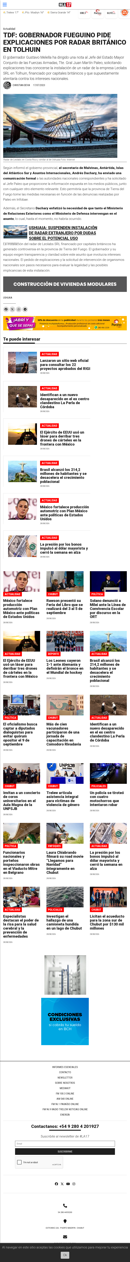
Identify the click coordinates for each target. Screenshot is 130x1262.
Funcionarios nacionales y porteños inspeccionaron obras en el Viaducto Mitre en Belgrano (21, 862)
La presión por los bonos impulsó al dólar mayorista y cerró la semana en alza (64, 548)
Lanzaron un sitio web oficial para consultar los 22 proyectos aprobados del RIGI (65, 365)
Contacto (65, 1072)
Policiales (98, 786)
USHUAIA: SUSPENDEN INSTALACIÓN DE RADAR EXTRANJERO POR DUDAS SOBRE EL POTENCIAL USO (63, 233)
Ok (65, 1255)
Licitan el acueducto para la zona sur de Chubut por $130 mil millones (107, 922)
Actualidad (9, 28)
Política (97, 594)
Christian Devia (21, 85)
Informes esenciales (65, 1067)
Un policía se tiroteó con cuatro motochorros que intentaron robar (107, 799)
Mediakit (65, 1088)
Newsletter (65, 1077)
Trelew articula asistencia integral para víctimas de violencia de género (62, 799)
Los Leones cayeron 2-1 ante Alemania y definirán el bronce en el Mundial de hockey (64, 667)
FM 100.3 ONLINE (65, 1093)
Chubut (53, 594)
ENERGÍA (65, 1114)
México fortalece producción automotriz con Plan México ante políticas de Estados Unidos (64, 513)
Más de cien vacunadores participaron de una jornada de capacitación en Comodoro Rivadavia (63, 734)
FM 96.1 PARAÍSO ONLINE (65, 1104)
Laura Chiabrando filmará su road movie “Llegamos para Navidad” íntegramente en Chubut (64, 862)
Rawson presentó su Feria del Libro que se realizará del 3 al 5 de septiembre (64, 607)
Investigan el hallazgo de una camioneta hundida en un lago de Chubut (64, 922)
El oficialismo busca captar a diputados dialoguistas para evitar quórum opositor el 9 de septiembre (20, 734)
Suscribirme (65, 1151)
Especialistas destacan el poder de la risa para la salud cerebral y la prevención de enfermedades (21, 926)
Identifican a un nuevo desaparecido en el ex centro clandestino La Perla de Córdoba (64, 401)
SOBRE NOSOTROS (65, 1082)
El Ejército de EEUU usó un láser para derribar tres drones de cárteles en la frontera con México (62, 438)
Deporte (53, 654)
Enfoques (54, 846)
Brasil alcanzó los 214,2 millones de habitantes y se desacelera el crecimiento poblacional (63, 476)
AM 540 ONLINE (65, 1098)
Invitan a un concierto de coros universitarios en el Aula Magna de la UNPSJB (21, 801)
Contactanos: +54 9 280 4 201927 (65, 1126)
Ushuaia (7, 297)
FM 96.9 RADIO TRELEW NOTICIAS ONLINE (65, 1109)
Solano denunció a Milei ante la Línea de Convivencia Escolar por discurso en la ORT (108, 609)
